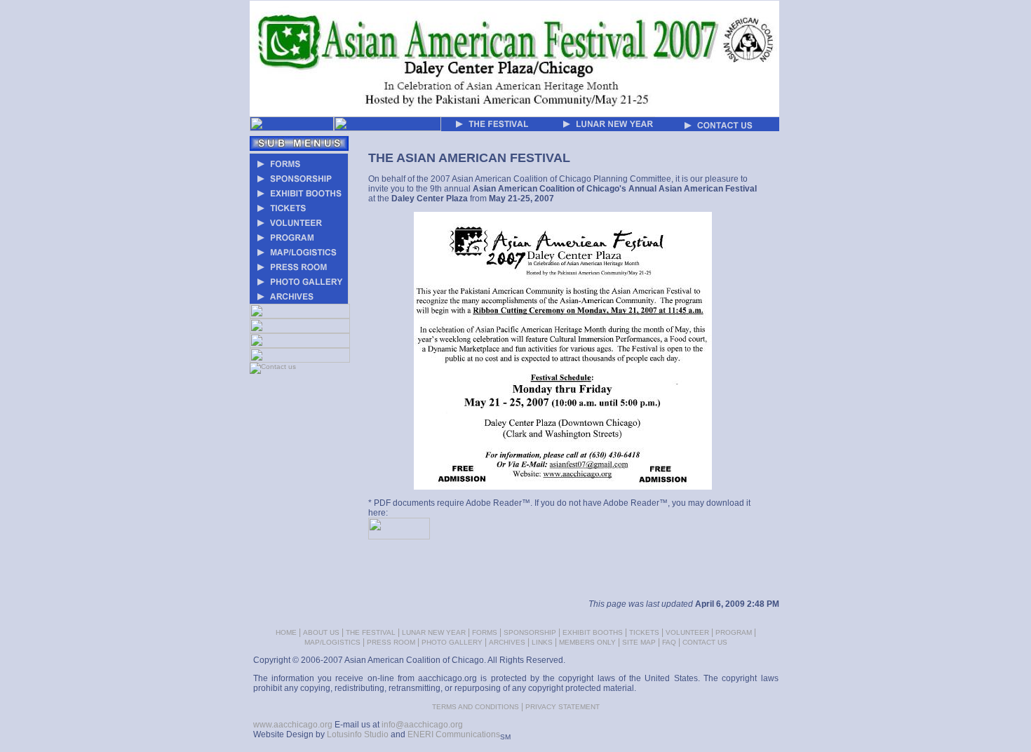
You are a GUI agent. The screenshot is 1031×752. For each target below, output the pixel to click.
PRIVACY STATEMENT (562, 707)
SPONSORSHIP (530, 632)
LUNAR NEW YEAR (434, 632)
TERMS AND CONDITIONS (475, 707)
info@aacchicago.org (422, 725)
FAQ (669, 642)
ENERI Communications (453, 734)
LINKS (542, 642)
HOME (286, 632)
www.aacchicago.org (292, 725)
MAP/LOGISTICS (332, 642)
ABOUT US (321, 632)
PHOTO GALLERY (452, 642)
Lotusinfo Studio (358, 734)
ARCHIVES (507, 642)
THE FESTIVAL (371, 632)
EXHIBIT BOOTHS (592, 632)
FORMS (484, 632)
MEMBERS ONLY (587, 642)
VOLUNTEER (687, 632)
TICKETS (644, 632)
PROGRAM (733, 632)
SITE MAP (639, 642)
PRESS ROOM (391, 642)
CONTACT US (704, 642)
